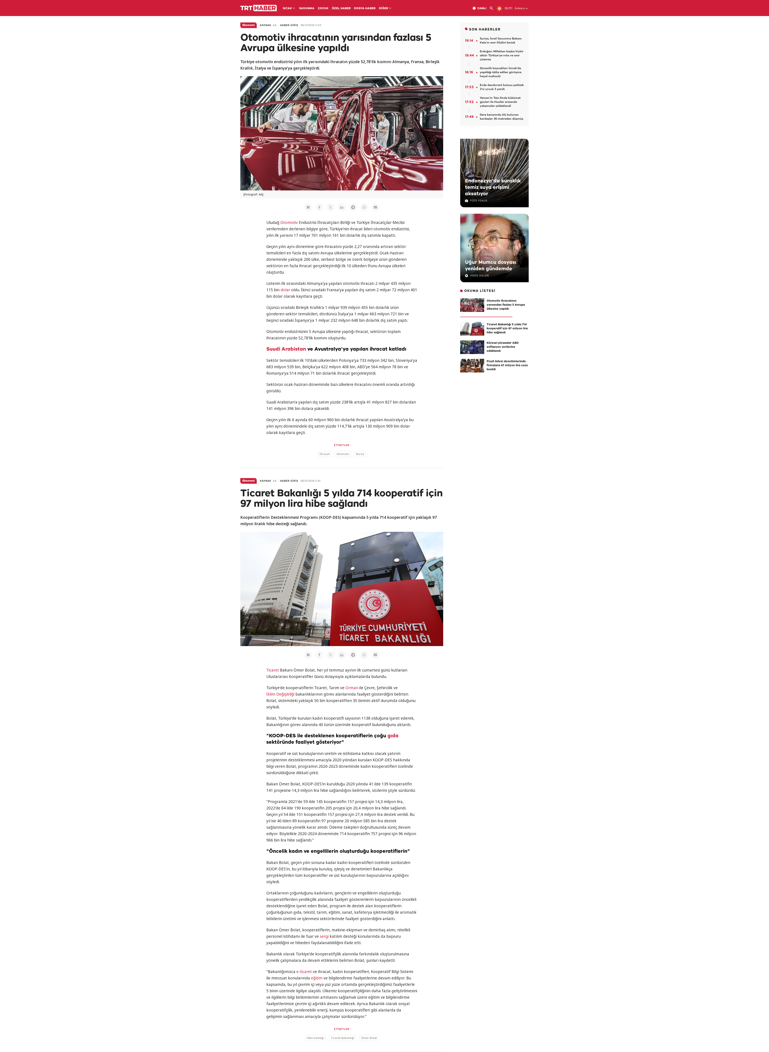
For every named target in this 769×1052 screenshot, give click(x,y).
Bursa (360, 454)
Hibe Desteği (315, 1038)
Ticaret (272, 670)
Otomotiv (289, 222)
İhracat (324, 454)
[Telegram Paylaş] (353, 207)
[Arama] (492, 8)
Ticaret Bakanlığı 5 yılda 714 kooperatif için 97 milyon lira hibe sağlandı (507, 328)
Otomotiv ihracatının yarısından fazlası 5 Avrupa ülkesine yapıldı (506, 305)
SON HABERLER (485, 29)
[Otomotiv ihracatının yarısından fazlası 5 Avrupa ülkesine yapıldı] (472, 305)
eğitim (316, 978)
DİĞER (383, 8)
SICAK (287, 8)
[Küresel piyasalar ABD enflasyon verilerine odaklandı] (472, 347)
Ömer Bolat (369, 1038)
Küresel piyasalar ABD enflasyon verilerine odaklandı (503, 347)
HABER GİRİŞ (289, 25)
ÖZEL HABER (341, 8)
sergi (324, 936)
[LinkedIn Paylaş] (342, 207)
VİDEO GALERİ (479, 275)
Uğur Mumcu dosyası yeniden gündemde (490, 265)
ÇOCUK (323, 8)
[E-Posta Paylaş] (375, 207)
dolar (285, 289)
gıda (393, 735)
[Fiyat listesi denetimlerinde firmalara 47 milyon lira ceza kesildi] (472, 365)
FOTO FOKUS (478, 200)
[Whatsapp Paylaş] (364, 207)
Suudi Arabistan (286, 349)
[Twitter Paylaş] (331, 207)
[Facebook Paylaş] (319, 207)
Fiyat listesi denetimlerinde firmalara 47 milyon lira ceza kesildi (507, 365)
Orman (351, 687)
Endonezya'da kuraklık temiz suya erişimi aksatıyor (493, 187)
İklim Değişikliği (280, 694)
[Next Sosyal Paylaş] (308, 207)
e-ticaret (304, 971)
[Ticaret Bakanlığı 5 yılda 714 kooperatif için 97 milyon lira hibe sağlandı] (472, 329)
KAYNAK (265, 25)
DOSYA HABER (364, 8)
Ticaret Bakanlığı (342, 1038)
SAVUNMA (306, 8)
